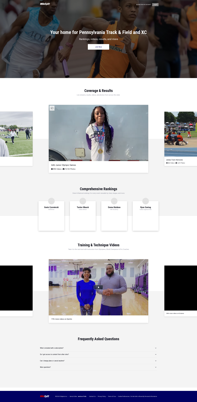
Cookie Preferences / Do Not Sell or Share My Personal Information (137, 396)
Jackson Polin (82, 396)
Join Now (98, 47)
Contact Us (92, 396)
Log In (155, 4)
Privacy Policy (102, 396)
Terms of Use (112, 396)
